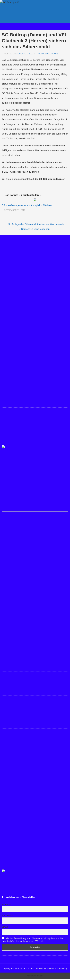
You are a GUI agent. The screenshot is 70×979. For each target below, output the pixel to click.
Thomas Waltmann (47, 54)
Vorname (6, 904)
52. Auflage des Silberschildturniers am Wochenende (36, 224)
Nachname (7, 915)
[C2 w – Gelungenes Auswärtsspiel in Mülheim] (35, 200)
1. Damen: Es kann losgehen (34, 229)
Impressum (39, 968)
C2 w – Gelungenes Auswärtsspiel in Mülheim (27, 205)
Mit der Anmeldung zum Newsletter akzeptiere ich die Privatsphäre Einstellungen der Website (32, 939)
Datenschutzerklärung (57, 968)
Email (5, 926)
